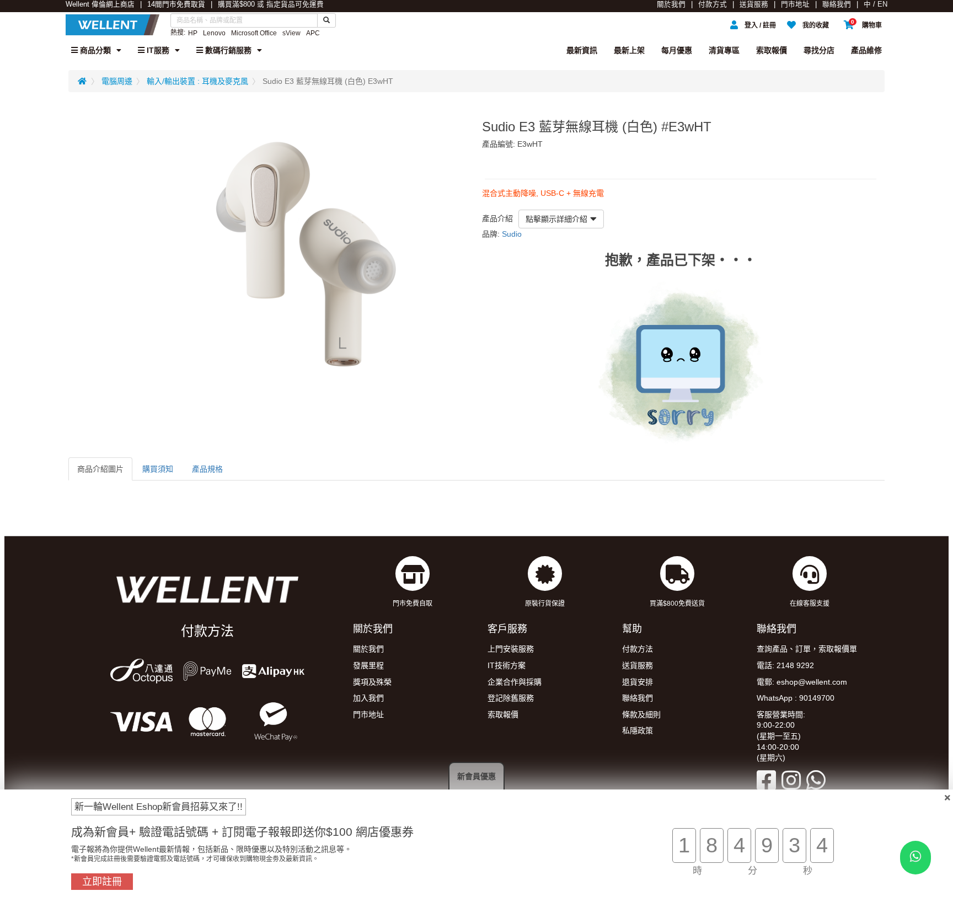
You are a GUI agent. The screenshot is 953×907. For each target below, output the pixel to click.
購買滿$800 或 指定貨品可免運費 (271, 4)
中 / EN (875, 4)
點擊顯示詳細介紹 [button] (556, 219)
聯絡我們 (836, 4)
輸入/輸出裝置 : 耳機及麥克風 (197, 81)
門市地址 (795, 4)
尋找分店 (819, 50)
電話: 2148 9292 (785, 665)
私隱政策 (637, 730)
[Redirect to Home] (82, 81)
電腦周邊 (116, 81)
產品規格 (207, 469)
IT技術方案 (507, 665)
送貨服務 (754, 4)
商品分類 (94, 50)
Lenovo (214, 33)
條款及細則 (641, 714)
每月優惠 (676, 50)
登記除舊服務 (511, 697)
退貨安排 (637, 681)
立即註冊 (102, 881)
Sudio (512, 234)
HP (192, 33)
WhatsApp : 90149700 (795, 697)
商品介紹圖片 (100, 469)
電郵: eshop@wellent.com (802, 681)
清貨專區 (724, 50)
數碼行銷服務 (227, 50)
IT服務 (156, 50)
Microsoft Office (254, 33)
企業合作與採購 (515, 681)
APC (313, 33)
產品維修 (866, 50)
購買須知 (157, 469)
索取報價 (771, 50)
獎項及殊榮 (372, 681)
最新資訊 (581, 50)
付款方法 (637, 648)
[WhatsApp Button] (915, 857)
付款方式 (712, 4)
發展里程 (368, 665)
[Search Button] (326, 20)
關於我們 (671, 4)
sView (291, 33)
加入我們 (368, 697)
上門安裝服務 (511, 648)
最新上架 (629, 50)
